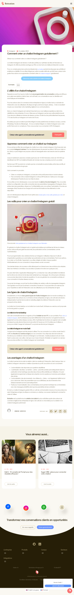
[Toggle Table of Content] (17, 85)
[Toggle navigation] (60, 3)
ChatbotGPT (57, 567)
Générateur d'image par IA (36, 567)
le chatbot (40, 69)
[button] (51, 411)
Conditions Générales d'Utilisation (28, 580)
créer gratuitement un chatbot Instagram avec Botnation (31, 243)
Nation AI (15, 567)
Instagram (12, 51)
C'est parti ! (58, 135)
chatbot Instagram (45, 73)
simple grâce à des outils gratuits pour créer (51, 195)
